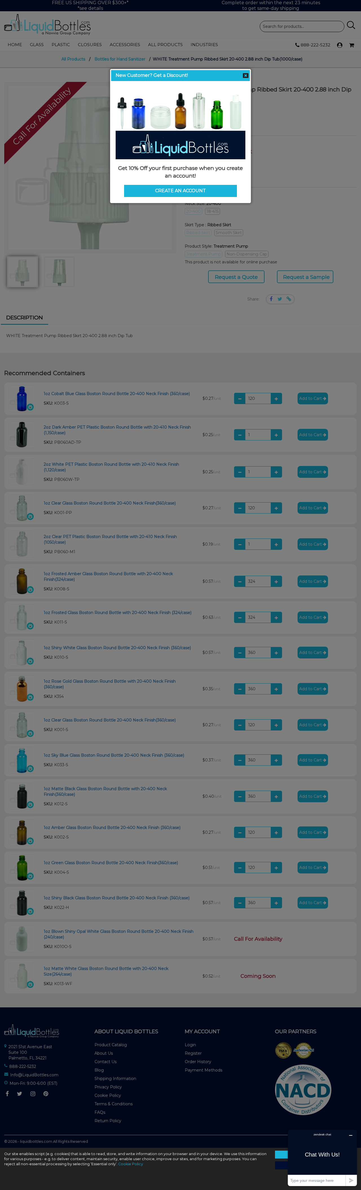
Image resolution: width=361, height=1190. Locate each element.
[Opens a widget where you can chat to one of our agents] (322, 1158)
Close (245, 76)
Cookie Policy (130, 1164)
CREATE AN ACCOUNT (180, 190)
